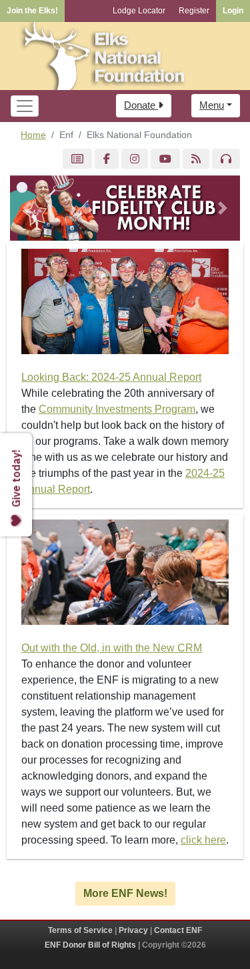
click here (203, 840)
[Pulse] (77, 159)
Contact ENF (178, 930)
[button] (27, 208)
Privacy (133, 930)
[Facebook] (106, 159)
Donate (141, 105)
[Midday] (226, 159)
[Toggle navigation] (25, 106)
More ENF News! (125, 893)
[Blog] (196, 159)
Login (233, 10)
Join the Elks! (32, 10)
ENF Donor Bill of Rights (90, 945)
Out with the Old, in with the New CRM (111, 648)
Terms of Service (80, 930)
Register (194, 10)
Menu (211, 105)
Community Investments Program (117, 409)
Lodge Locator (139, 10)
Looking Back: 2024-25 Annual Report (111, 377)
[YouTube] (165, 159)
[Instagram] (134, 159)
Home (33, 134)
